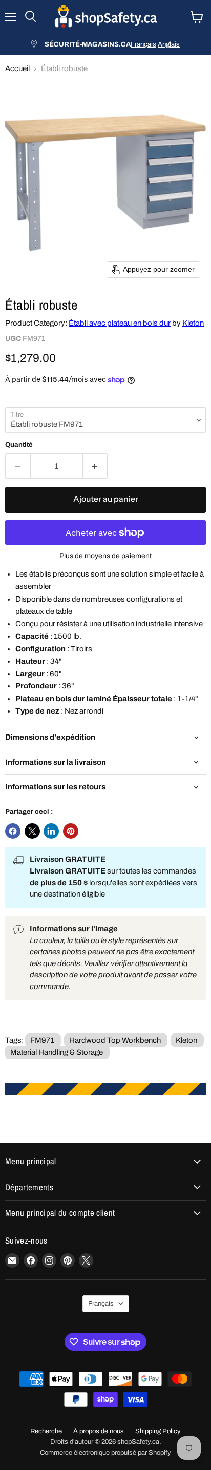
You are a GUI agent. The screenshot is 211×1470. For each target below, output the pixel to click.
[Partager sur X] (32, 831)
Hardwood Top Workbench (115, 1040)
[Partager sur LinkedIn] (51, 831)
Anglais (169, 44)
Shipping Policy (158, 1431)
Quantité (19, 444)
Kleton (193, 323)
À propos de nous (98, 1431)
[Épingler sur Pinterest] (70, 831)
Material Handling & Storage (56, 1052)
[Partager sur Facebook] (12, 831)
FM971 (42, 1040)
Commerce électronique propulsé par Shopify (105, 1452)
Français (143, 44)
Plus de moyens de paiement (105, 556)
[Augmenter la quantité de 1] (95, 466)
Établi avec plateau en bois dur (120, 323)
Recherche (46, 1431)
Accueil (17, 68)
